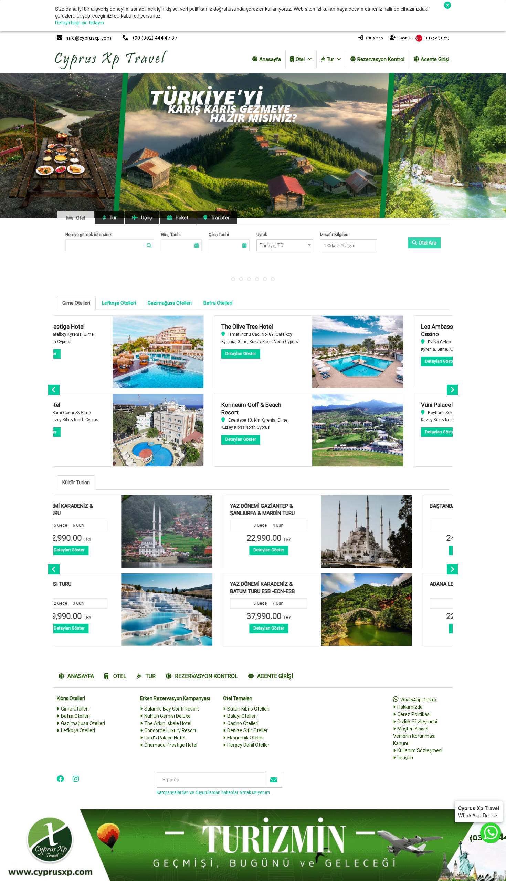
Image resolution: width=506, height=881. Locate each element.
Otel (300, 59)
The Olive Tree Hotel (91, 326)
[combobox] (284, 245)
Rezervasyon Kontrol (380, 59)
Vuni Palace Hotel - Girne (297, 404)
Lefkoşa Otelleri (119, 303)
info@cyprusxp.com (88, 38)
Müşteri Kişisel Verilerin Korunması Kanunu (414, 736)
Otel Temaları (237, 698)
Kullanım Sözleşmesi (419, 750)
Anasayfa (270, 59)
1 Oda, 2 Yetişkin (339, 245)
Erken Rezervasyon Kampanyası (175, 698)
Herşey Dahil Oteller (248, 745)
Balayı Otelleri (242, 716)
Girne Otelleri (76, 303)
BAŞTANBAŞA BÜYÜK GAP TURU (302, 506)
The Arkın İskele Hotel (167, 723)
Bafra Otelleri (217, 303)
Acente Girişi (435, 59)
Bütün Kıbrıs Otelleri (248, 709)
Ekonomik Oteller (245, 737)
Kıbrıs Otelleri (71, 698)
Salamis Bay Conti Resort (171, 709)
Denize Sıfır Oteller (247, 730)
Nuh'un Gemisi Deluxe (167, 716)
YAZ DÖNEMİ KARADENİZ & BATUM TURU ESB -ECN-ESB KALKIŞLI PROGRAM (98, 591)
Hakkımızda (410, 707)
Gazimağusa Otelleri (170, 303)
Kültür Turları (76, 482)
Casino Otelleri (243, 723)
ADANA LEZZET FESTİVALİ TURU (303, 584)
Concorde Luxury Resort (170, 730)
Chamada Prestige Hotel (170, 745)
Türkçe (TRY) (436, 38)
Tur (330, 59)
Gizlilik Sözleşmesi (417, 721)
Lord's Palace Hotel (164, 737)
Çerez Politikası (414, 714)
